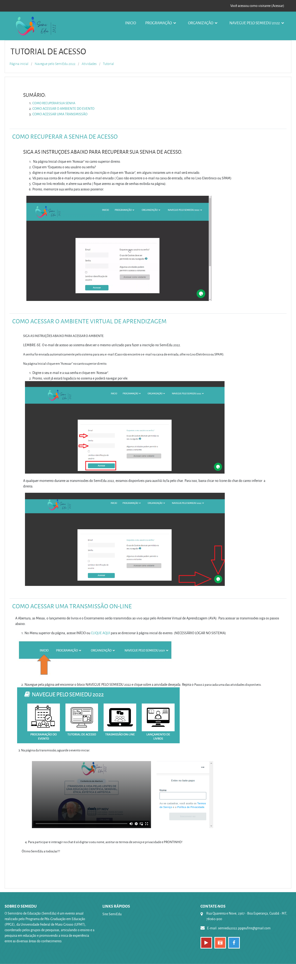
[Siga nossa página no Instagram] (220, 943)
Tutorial (108, 63)
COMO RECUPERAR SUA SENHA (53, 103)
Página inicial (18, 63)
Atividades (89, 63)
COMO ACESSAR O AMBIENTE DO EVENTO (63, 108)
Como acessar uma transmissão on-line (72, 606)
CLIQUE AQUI (100, 632)
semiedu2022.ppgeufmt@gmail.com (244, 928)
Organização (201, 22)
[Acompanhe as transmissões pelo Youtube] (206, 943)
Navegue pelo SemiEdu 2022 (255, 22)
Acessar (277, 5)
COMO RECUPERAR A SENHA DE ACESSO (65, 136)
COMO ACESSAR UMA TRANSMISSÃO (59, 114)
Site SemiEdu (112, 914)
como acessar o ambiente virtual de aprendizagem (89, 321)
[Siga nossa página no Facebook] (234, 943)
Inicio (130, 22)
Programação (159, 22)
